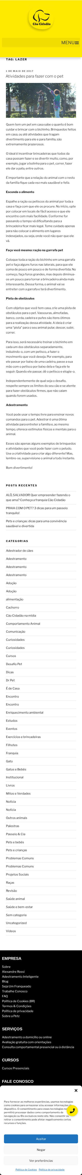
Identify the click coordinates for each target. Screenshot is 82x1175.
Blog (5, 981)
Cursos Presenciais (15, 1068)
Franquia (12, 753)
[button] (76, 1090)
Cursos (11, 656)
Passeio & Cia (15, 834)
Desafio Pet (14, 664)
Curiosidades (15, 640)
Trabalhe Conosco (14, 991)
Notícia (11, 801)
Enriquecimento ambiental (24, 712)
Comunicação (15, 631)
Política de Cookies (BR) (18, 1001)
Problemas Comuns (20, 858)
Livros (10, 785)
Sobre (6, 967)
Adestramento (16, 559)
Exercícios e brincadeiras (23, 737)
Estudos (12, 720)
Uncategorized (16, 923)
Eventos (11, 729)
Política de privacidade (51, 1169)
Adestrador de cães (19, 550)
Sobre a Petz (11, 1016)
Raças (10, 882)
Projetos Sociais (17, 874)
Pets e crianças (16, 850)
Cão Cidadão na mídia (21, 615)
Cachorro (12, 607)
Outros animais (16, 818)
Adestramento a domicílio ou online (27, 1037)
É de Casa (13, 688)
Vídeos (11, 931)
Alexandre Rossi (13, 971)
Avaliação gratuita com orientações (26, 1042)
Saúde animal (15, 899)
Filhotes (12, 745)
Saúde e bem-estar (19, 907)
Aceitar (41, 1139)
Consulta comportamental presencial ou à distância (38, 1047)
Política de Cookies (26, 1169)
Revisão (11, 891)
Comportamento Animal (23, 624)
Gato (9, 761)
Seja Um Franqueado (16, 986)
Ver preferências (41, 1161)
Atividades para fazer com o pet (34, 76)
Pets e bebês (15, 842)
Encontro (12, 696)
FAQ (5, 996)
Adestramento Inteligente (20, 976)
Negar (41, 1150)
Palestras (12, 826)
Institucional (14, 777)
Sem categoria (16, 915)
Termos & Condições (16, 1006)
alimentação (14, 599)
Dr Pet (10, 680)
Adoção (11, 583)
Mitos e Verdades (18, 793)
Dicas (10, 672)
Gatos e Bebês (16, 769)
